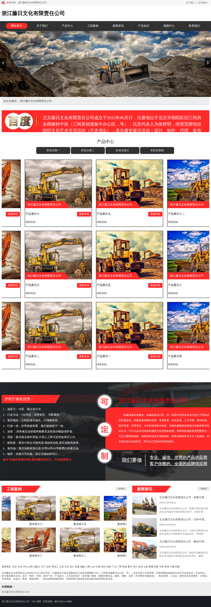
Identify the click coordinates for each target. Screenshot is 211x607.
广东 (114, 566)
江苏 (66, 566)
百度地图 (47, 601)
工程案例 (92, 25)
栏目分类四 (157, 150)
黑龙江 (54, 566)
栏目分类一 (53, 150)
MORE (121, 489)
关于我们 (190, 3)
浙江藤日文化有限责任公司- (36, 101)
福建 (82, 566)
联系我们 (203, 3)
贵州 (140, 566)
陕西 (156, 566)
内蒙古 (36, 566)
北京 (14, 566)
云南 (145, 566)
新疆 (177, 566)
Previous (3, 63)
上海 (61, 566)
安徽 (77, 566)
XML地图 (36, 601)
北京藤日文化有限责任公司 (15, 592)
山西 (30, 566)
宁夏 (172, 566)
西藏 (151, 566)
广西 (119, 566)
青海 (167, 566)
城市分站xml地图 (63, 601)
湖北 (103, 566)
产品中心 (67, 25)
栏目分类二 (87, 150)
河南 (98, 566)
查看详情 (42, 214)
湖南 (108, 566)
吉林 (48, 566)
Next (208, 63)
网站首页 (16, 25)
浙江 (72, 566)
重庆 (130, 566)
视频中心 (169, 25)
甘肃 (161, 566)
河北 (25, 566)
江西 (87, 566)
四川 (135, 566)
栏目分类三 (122, 150)
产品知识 (143, 25)
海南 (124, 566)
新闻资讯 (118, 25)
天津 (19, 566)
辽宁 (43, 566)
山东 (93, 566)
